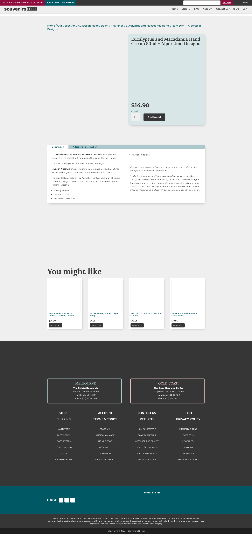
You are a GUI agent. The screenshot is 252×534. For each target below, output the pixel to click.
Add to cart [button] (55, 325)
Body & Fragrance (112, 25)
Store (184, 9)
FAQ (196, 9)
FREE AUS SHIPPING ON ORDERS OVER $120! (22, 3)
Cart (245, 9)
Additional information (85, 147)
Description (58, 147)
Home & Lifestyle (192, 250)
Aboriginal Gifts (126, 250)
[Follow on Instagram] (66, 500)
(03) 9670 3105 (89, 398)
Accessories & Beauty (159, 250)
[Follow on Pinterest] (72, 500)
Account (207, 9)
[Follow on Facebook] (61, 500)
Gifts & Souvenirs (93, 250)
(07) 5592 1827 (172, 398)
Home (174, 9)
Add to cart (154, 117)
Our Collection (66, 25)
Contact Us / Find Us (227, 9)
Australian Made (88, 25)
